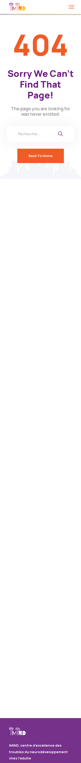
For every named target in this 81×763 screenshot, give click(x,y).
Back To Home (41, 155)
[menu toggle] (71, 7)
